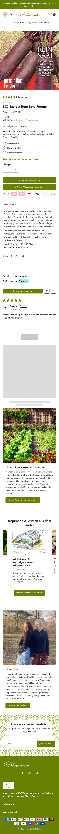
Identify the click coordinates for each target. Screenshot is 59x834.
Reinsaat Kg (8, 102)
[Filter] (47, 291)
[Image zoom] (29, 60)
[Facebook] (22, 773)
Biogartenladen (33, 828)
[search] (11, 14)
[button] (9, 97)
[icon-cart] (53, 14)
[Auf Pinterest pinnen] (23, 256)
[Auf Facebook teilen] (11, 256)
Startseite (14, 22)
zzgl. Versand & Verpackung (26, 120)
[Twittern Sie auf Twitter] (17, 256)
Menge (7, 164)
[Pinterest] (29, 773)
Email (8, 743)
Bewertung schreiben (22, 291)
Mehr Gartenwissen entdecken (29, 592)
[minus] (5, 170)
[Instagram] (37, 773)
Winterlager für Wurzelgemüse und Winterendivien (24, 562)
